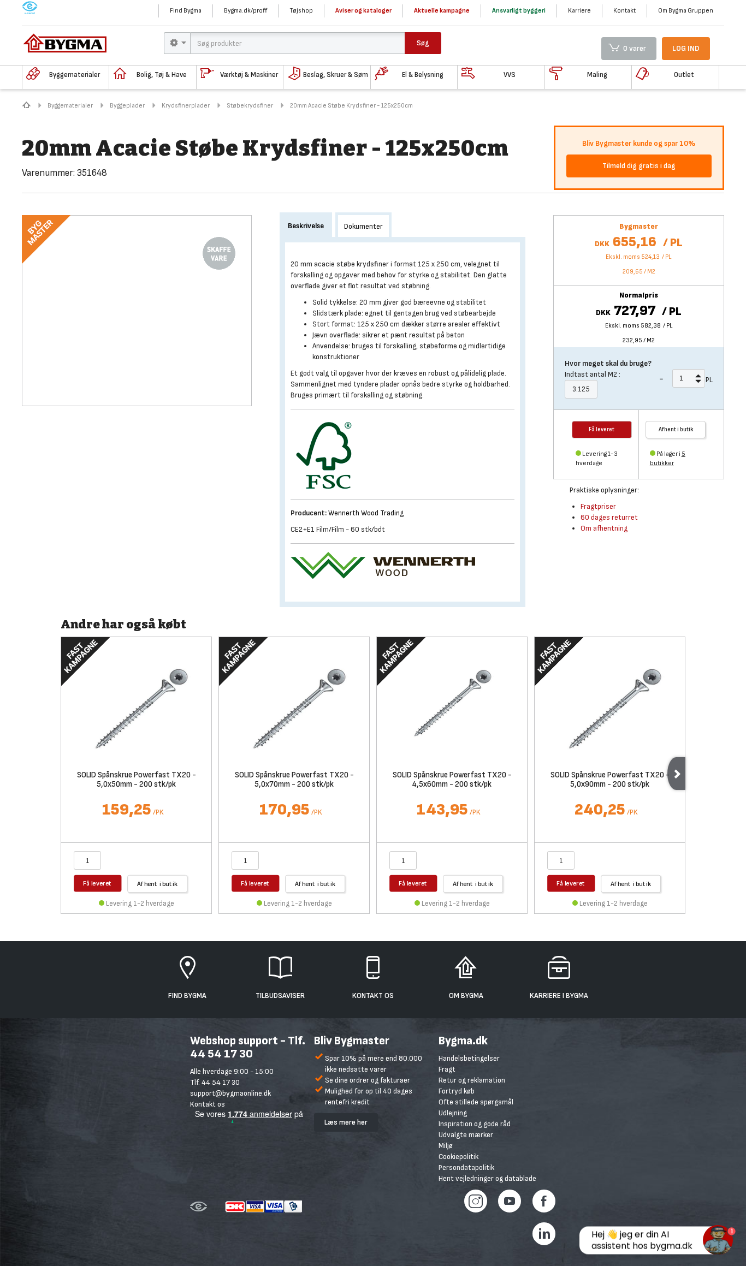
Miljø (446, 1145)
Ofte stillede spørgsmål (476, 1102)
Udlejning (453, 1113)
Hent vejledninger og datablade (487, 1178)
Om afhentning (604, 528)
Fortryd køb (457, 1091)
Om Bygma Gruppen (685, 11)
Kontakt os (207, 1104)
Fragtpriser (598, 506)
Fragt (447, 1069)
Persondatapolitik (466, 1167)
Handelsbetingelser (469, 1058)
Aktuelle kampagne (442, 11)
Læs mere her (346, 1122)
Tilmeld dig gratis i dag (639, 165)
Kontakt (624, 11)
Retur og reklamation (472, 1080)
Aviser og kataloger (363, 11)
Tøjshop (301, 11)
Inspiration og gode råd (475, 1123)
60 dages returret (609, 517)
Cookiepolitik (458, 1156)
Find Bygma (186, 11)
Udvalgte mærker (466, 1134)
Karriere (579, 11)
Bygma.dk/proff (245, 11)
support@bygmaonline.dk (230, 1093)
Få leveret (97, 883)
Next (676, 773)
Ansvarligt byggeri (519, 11)
